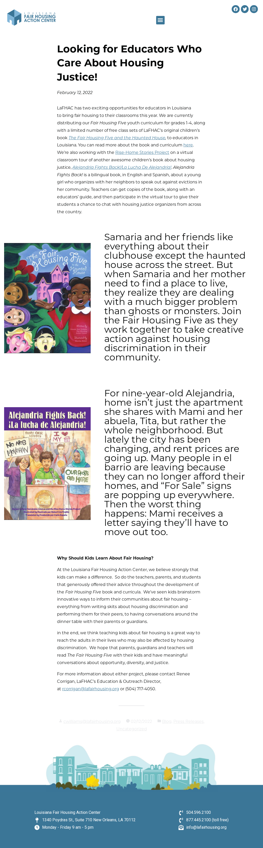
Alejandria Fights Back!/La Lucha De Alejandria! (121, 168)
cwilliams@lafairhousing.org (92, 722)
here (188, 145)
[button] (160, 20)
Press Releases (188, 722)
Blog (167, 722)
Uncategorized (131, 729)
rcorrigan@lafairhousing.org (90, 689)
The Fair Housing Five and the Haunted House (117, 138)
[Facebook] (236, 9)
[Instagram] (254, 9)
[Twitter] (245, 9)
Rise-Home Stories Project (142, 153)
